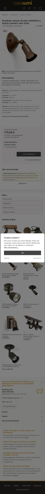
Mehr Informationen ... (11, 247)
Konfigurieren (37, 258)
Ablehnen (7, 258)
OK (22, 253)
